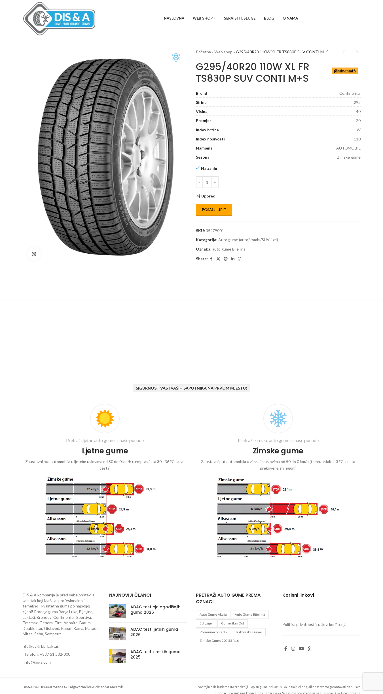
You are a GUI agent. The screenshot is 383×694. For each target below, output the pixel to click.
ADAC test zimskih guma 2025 (155, 654)
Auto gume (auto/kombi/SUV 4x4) (248, 239)
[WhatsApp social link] (239, 259)
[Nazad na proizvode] (350, 52)
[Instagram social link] (293, 648)
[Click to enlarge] (34, 254)
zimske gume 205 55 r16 (219, 640)
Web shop (223, 51)
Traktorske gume (248, 632)
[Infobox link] (105, 482)
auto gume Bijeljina (229, 249)
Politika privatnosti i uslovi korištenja (314, 624)
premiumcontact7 (213, 632)
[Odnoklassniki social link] (309, 648)
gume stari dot (232, 623)
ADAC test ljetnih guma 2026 (154, 632)
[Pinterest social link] (225, 259)
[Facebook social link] (211, 259)
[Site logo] (59, 18)
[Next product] (357, 52)
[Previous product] (343, 52)
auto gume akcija (213, 614)
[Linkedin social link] (232, 259)
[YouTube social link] (301, 648)
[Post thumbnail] (117, 611)
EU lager (206, 623)
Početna (203, 51)
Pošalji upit (214, 209)
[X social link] (218, 259)
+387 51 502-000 (55, 654)
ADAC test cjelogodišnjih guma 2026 (155, 609)
